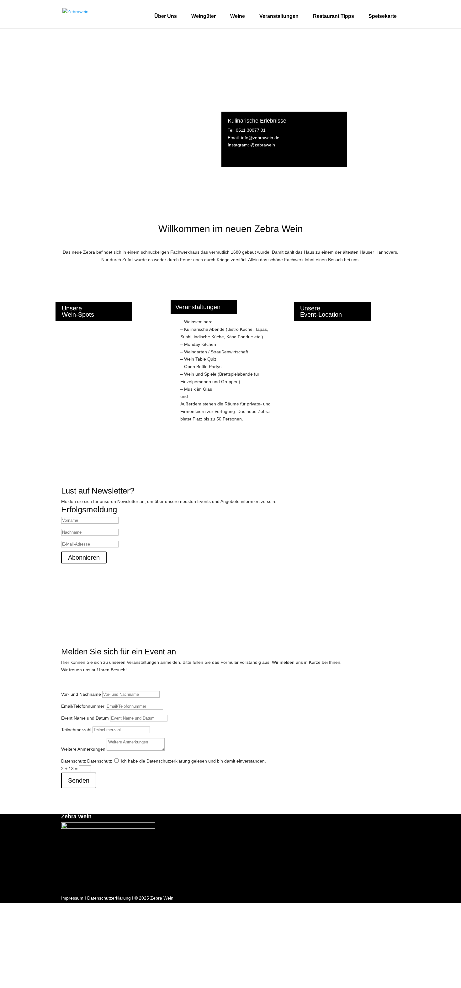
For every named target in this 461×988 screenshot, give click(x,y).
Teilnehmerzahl (76, 729)
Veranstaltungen (279, 16)
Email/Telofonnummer (82, 706)
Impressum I (73, 898)
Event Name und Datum (85, 718)
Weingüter (203, 16)
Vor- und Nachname (81, 694)
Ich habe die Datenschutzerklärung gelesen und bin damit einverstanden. (193, 760)
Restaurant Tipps (333, 16)
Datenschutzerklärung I (110, 898)
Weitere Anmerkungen (83, 749)
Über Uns (165, 16)
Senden (78, 780)
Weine (237, 16)
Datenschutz (73, 760)
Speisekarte (382, 16)
